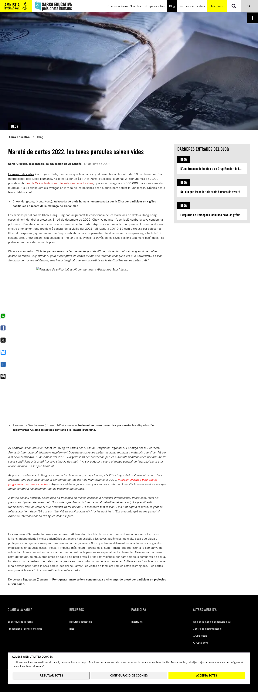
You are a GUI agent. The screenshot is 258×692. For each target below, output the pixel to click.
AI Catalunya (200, 642)
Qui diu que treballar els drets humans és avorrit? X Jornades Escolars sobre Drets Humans (213, 192)
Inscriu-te (217, 6)
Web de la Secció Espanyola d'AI (212, 621)
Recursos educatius (80, 621)
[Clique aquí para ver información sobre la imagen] (252, 17)
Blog (40, 137)
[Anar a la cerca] (234, 6)
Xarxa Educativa (19, 137)
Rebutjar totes (51, 675)
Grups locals (200, 635)
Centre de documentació (207, 628)
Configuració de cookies (129, 675)
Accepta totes (206, 675)
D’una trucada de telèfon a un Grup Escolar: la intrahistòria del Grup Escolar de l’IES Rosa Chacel (213, 169)
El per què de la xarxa (20, 621)
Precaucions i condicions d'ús (25, 628)
